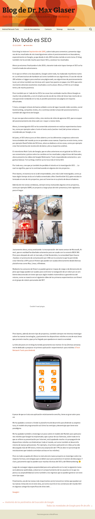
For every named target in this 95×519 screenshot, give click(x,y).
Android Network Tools (10, 29)
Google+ (16, 492)
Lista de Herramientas (32, 29)
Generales (29, 45)
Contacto (48, 29)
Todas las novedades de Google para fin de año (69, 505)
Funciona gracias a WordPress (47, 514)
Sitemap (60, 29)
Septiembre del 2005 (37, 51)
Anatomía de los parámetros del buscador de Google (28, 502)
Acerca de (71, 29)
